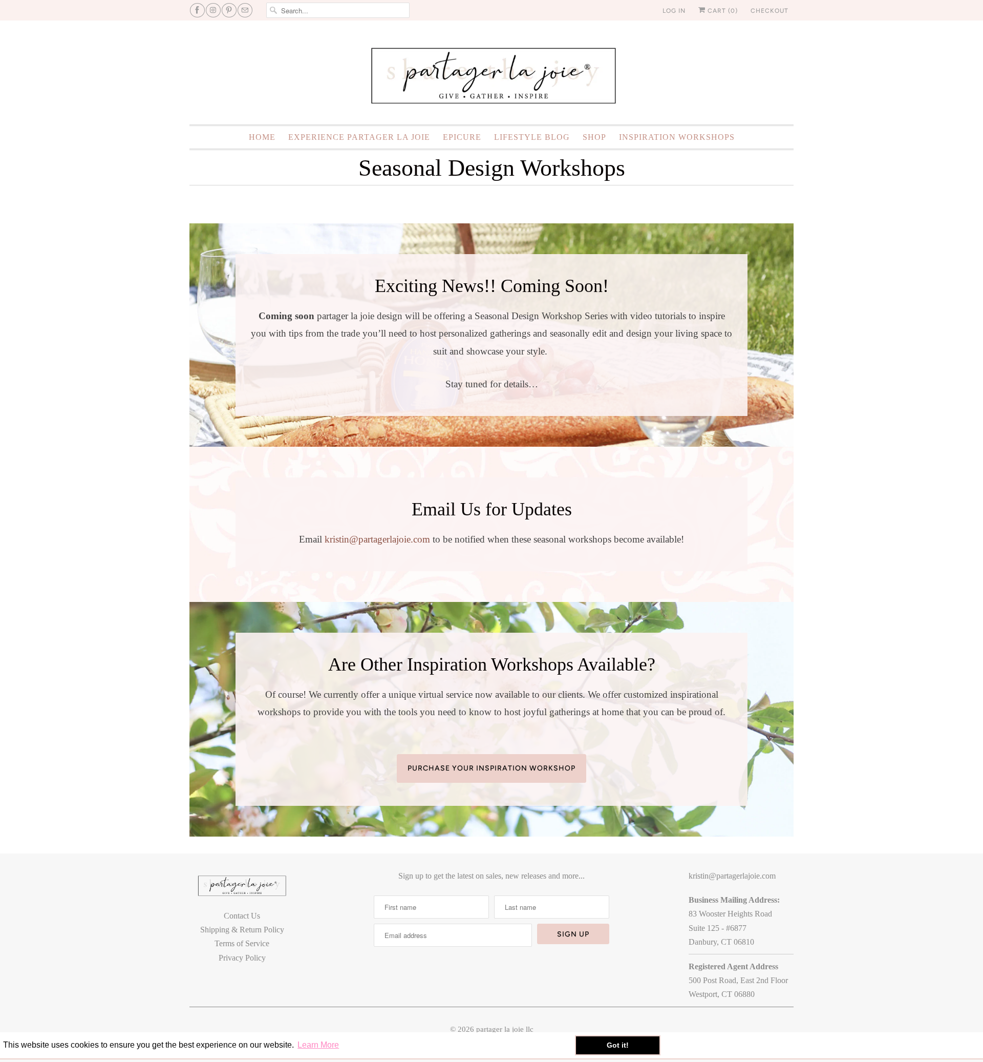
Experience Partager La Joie (359, 137)
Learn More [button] (318, 1044)
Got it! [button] (618, 1045)
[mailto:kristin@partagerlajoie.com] (245, 10)
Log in (674, 10)
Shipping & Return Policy (242, 929)
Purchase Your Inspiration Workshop (491, 768)
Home (262, 137)
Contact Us (242, 915)
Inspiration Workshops (677, 137)
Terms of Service (242, 943)
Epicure (462, 137)
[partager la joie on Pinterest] (229, 10)
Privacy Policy (242, 957)
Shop (594, 137)
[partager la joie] (491, 75)
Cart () (722, 10)
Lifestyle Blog (532, 137)
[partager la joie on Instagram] (213, 10)
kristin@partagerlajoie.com (377, 539)
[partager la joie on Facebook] (197, 10)
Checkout (769, 10)
